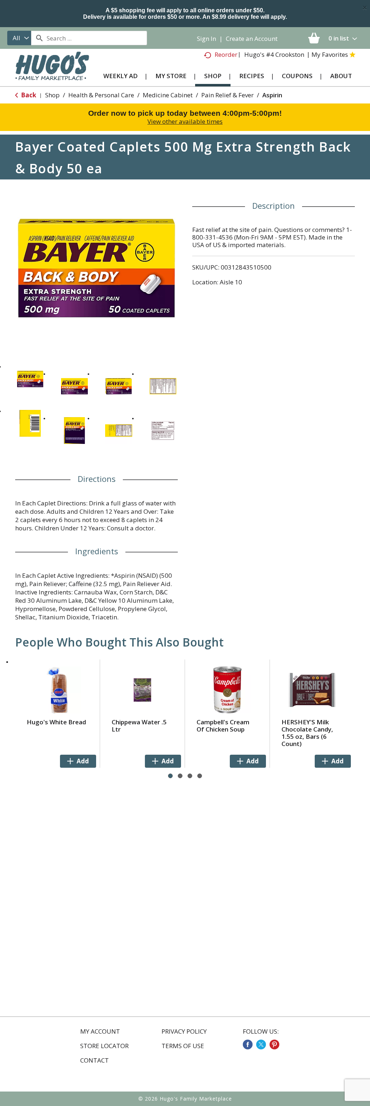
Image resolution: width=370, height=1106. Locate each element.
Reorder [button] (226, 54)
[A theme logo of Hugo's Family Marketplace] (52, 70)
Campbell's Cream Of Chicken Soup (223, 725)
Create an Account (252, 38)
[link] (248, 1044)
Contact (94, 1060)
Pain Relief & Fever (227, 95)
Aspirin (272, 95)
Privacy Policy (184, 1031)
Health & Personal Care (101, 95)
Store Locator (104, 1046)
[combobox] (19, 38)
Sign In (206, 38)
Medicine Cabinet (168, 95)
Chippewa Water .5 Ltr (139, 725)
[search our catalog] (39, 38)
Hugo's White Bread (56, 722)
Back (28, 95)
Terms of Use (183, 1046)
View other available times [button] (185, 121)
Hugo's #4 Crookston (274, 54)
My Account (100, 1031)
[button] (30, 379)
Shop (52, 95)
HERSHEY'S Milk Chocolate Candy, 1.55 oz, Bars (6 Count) (307, 733)
